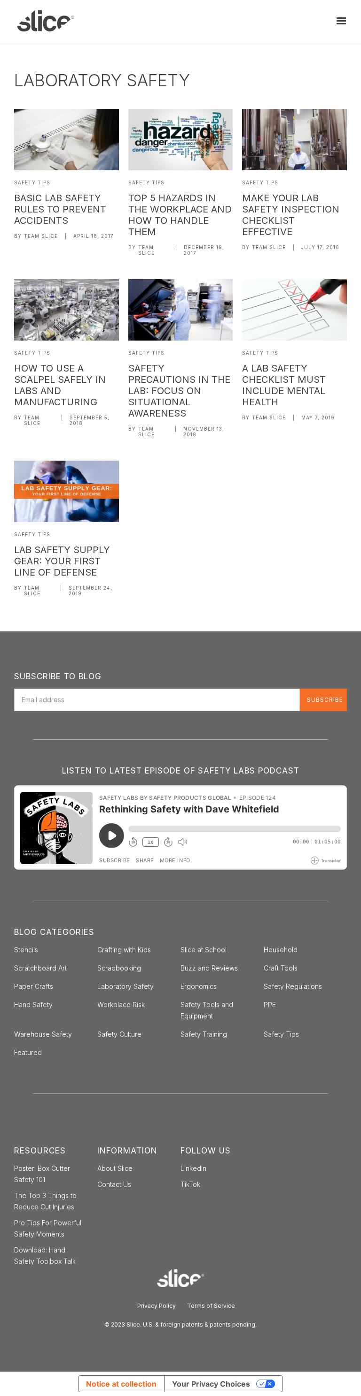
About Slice (115, 1168)
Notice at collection (121, 1383)
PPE (270, 1005)
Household (281, 950)
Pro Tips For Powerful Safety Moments (47, 1228)
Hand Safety (33, 1005)
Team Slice (41, 236)
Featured (28, 1052)
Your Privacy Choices (211, 1383)
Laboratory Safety (125, 986)
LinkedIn (193, 1168)
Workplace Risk (121, 1005)
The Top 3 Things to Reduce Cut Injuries (45, 1201)
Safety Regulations (293, 986)
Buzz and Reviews (209, 968)
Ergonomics (198, 986)
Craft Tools (281, 968)
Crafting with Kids (124, 950)
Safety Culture (119, 1034)
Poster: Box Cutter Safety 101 (42, 1174)
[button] (341, 21)
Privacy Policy (156, 1305)
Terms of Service (211, 1305)
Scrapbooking (119, 968)
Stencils (26, 950)
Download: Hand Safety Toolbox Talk (45, 1255)
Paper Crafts (33, 986)
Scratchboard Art (40, 968)
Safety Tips (32, 182)
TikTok (190, 1184)
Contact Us (114, 1184)
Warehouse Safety (43, 1034)
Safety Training (203, 1034)
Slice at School (203, 950)
